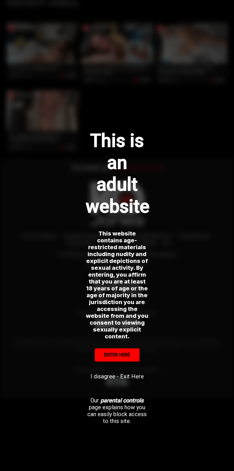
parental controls (122, 400)
